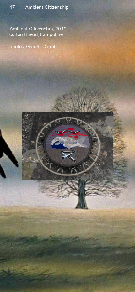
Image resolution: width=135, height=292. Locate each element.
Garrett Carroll (41, 46)
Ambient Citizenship (47, 7)
